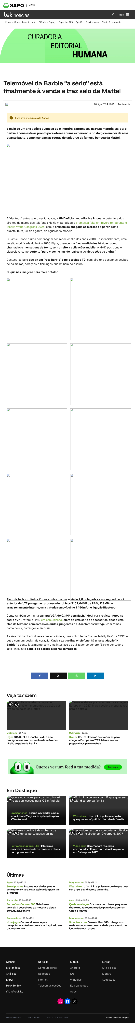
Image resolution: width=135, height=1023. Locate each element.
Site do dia (12, 900)
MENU (32, 5)
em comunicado (51, 620)
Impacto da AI (29, 22)
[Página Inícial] (16, 14)
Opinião (79, 22)
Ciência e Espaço (47, 22)
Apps (9, 882)
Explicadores (92, 22)
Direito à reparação (111, 22)
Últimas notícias (11, 22)
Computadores (14, 918)
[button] (39, 676)
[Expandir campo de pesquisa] (113, 14)
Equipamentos (76, 882)
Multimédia (124, 104)
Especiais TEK (66, 22)
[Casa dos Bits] (13, 104)
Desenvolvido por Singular (117, 1017)
